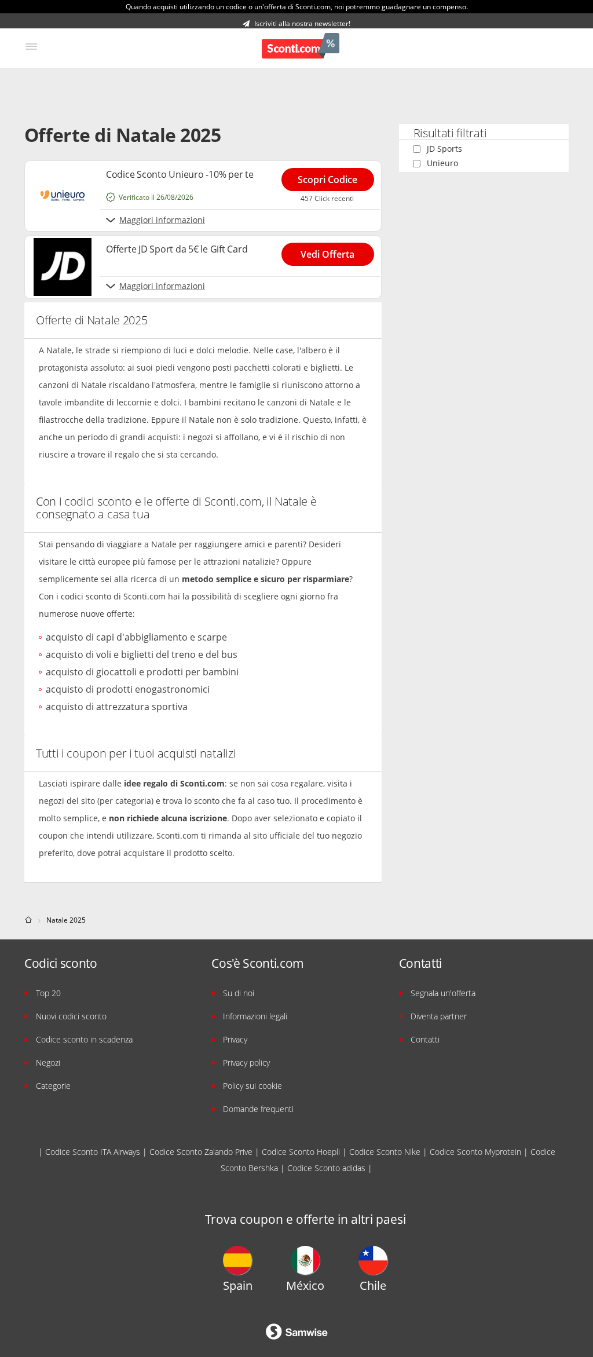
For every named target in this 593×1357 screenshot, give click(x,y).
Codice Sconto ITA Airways (92, 1151)
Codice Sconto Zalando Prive (200, 1151)
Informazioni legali (255, 1016)
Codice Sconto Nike (384, 1151)
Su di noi (238, 992)
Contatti (425, 1039)
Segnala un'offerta (443, 992)
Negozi (48, 1062)
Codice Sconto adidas (326, 1167)
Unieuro (442, 163)
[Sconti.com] (300, 47)
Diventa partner (439, 1016)
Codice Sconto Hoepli (301, 1151)
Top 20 (48, 992)
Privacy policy (246, 1062)
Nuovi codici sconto (71, 1016)
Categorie (53, 1085)
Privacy (235, 1039)
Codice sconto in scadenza (84, 1039)
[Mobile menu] (31, 46)
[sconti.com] (29, 920)
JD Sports (444, 148)
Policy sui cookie (252, 1085)
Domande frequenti (258, 1108)
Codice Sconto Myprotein (475, 1151)
